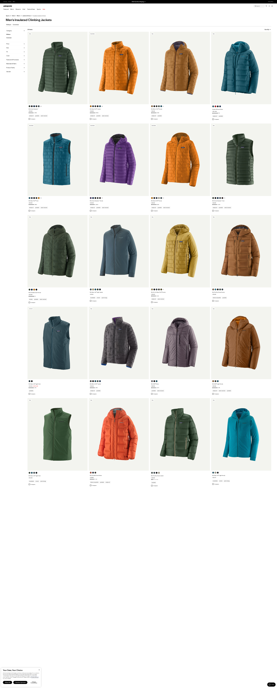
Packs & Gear (31, 9)
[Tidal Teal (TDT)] (29, 381)
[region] (21, 677)
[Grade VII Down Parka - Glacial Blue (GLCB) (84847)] (241, 68)
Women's (18, 9)
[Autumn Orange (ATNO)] (91, 106)
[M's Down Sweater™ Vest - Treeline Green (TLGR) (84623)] (241, 159)
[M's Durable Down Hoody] (38, 290)
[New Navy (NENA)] (34, 106)
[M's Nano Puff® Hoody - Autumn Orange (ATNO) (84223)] (180, 159)
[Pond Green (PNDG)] (161, 289)
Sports (39, 9)
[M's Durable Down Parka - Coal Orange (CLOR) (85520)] (119, 434)
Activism (5, 1)
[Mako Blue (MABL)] (215, 289)
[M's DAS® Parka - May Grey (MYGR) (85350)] (180, 343)
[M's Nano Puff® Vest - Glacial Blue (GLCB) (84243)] (57, 159)
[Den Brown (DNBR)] (100, 198)
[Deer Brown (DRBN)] (213, 289)
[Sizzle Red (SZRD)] (215, 106)
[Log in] (269, 6)
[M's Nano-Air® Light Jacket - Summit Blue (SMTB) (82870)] (119, 251)
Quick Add (58, 101)
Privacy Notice (34, 677)
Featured (6, 9)
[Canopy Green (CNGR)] (159, 106)
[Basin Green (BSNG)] (159, 289)
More (14, 1)
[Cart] (272, 6)
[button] (16, 31)
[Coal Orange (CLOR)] (91, 473)
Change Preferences (34, 682)
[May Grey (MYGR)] (152, 381)
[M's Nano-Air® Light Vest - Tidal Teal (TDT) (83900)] (57, 343)
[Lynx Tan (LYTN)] (93, 289)
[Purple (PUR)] (91, 198)
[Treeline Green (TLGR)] (29, 106)
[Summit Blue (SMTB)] (39, 106)
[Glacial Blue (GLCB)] (100, 106)
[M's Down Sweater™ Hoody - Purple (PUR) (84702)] (119, 159)
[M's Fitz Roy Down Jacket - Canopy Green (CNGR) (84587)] (180, 434)
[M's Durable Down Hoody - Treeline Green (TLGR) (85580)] (57, 251)
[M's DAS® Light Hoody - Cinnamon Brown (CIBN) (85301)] (241, 343)
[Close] (39, 669)
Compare (33, 119)
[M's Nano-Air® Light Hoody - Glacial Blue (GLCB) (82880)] (241, 434)
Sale (44, 9)
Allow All (7, 682)
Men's (12, 9)
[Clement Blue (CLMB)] (220, 106)
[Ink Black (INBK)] (100, 289)
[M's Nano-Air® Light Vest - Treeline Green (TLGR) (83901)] (57, 434)
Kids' (24, 9)
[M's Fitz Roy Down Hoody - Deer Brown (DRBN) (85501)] (241, 251)
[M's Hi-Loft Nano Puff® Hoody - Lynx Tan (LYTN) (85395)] (180, 251)
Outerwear (16, 24)
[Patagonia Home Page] (7, 6)
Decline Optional (20, 682)
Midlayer (8, 24)
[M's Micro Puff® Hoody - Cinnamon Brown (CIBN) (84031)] (180, 68)
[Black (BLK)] (32, 106)
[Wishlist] (266, 6)
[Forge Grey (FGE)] (95, 106)
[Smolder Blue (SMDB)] (93, 106)
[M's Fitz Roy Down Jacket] (161, 473)
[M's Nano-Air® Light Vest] (38, 473)
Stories (9, 1)
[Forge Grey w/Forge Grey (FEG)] (36, 106)
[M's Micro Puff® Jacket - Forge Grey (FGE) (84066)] (119, 343)
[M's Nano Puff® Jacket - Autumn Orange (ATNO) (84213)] (119, 68)
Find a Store (270, 1)
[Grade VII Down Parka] (222, 106)
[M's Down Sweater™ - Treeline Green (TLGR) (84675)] (57, 68)
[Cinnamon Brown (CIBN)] (152, 106)
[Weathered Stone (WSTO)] (159, 198)
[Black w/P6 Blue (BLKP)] (154, 381)
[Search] (259, 6)
